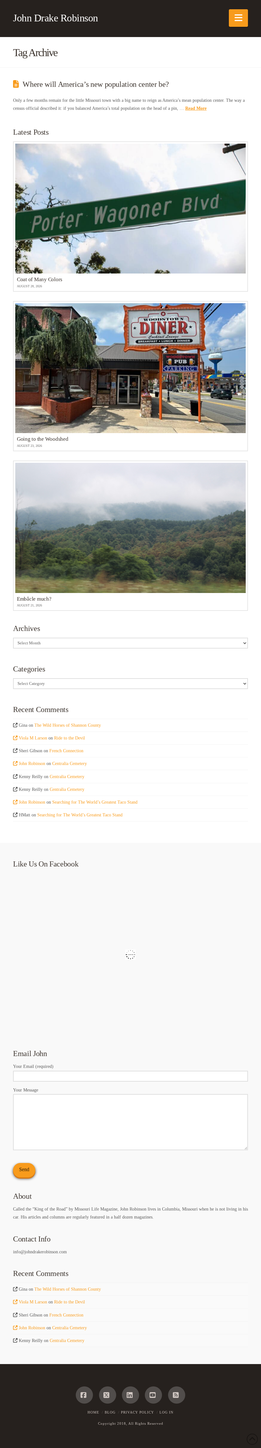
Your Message (25, 1090)
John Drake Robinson (55, 18)
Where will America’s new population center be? (96, 84)
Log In (166, 1412)
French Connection (66, 750)
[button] (238, 18)
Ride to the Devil (69, 738)
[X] (107, 1395)
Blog (110, 1412)
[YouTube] (153, 1395)
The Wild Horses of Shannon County (67, 725)
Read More (196, 108)
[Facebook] (84, 1395)
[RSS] (176, 1395)
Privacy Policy (137, 1412)
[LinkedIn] (130, 1395)
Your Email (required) (33, 1066)
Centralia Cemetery (69, 763)
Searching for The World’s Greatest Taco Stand (95, 802)
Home (93, 1412)
